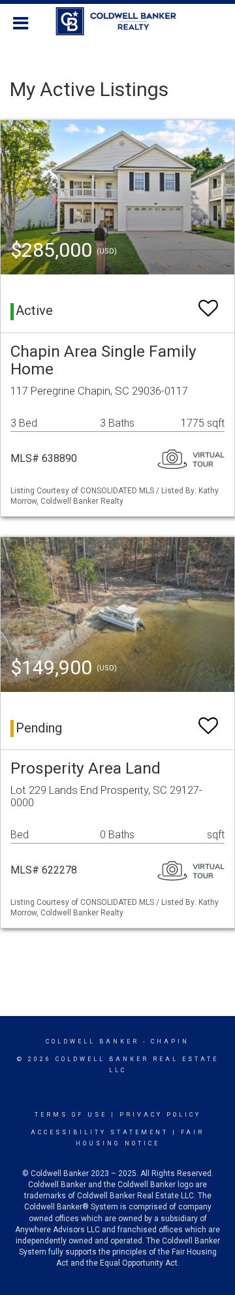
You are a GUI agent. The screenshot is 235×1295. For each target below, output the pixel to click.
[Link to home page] (117, 21)
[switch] (208, 302)
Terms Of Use (71, 1114)
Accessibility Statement (99, 1132)
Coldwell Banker (92, 1041)
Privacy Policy (160, 1114)
